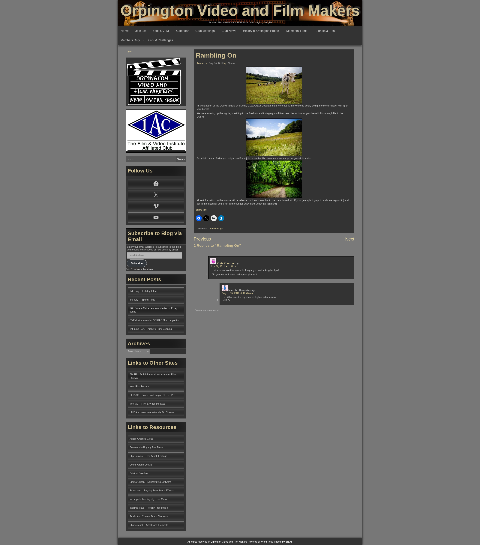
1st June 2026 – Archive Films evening (151, 329)
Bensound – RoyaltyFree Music (147, 447)
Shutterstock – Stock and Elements (149, 525)
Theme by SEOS (283, 541)
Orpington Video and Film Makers (240, 10)
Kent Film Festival (139, 386)
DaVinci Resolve (139, 473)
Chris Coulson (225, 263)
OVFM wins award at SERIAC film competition (155, 320)
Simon (231, 63)
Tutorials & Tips (324, 30)
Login (128, 51)
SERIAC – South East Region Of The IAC (152, 395)
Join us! (140, 30)
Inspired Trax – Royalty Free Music (149, 507)
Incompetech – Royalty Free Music (149, 499)
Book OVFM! (161, 30)
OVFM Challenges (160, 40)
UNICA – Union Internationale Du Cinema (152, 412)
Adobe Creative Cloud (141, 438)
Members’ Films (296, 30)
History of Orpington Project (261, 30)
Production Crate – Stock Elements (149, 516)
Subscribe (137, 263)
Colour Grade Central (141, 464)
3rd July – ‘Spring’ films (142, 299)
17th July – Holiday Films (143, 291)
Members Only (130, 40)
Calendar (182, 30)
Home (125, 30)
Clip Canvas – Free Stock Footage (148, 456)
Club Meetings (205, 30)
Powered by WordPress (260, 541)
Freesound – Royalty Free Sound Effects (152, 490)
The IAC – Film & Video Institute (147, 403)
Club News (228, 30)
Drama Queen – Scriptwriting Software (150, 482)
